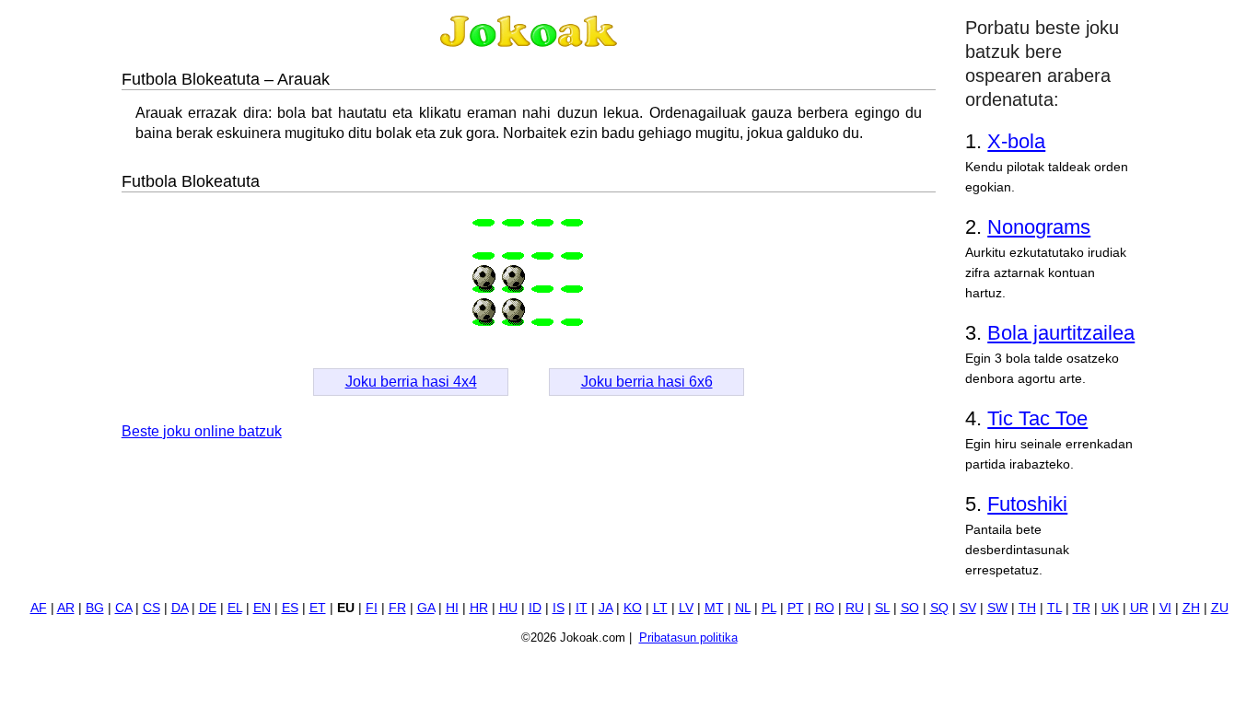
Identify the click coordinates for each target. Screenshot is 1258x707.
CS (151, 608)
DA (179, 608)
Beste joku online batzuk (202, 431)
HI (452, 608)
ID (535, 608)
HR (479, 608)
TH (1027, 608)
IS (559, 608)
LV (686, 608)
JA (605, 608)
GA (426, 608)
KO (632, 608)
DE (207, 608)
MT (714, 608)
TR (1081, 608)
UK (1110, 608)
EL (234, 608)
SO (910, 608)
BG (95, 608)
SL (882, 608)
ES (290, 608)
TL (1054, 608)
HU (508, 608)
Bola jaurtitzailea (1061, 332)
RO (824, 608)
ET (317, 608)
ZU (1220, 608)
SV (968, 608)
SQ (939, 608)
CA (123, 608)
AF (38, 608)
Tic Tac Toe (1037, 418)
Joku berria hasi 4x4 (411, 381)
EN (262, 608)
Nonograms (1038, 226)
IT (582, 608)
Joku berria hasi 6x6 (647, 381)
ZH (1191, 608)
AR (66, 608)
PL (769, 608)
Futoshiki (1027, 504)
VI (1165, 608)
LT (660, 608)
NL (743, 608)
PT (795, 608)
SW (997, 608)
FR (397, 608)
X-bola (1016, 141)
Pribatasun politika (688, 637)
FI (372, 608)
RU (854, 608)
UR (1139, 608)
